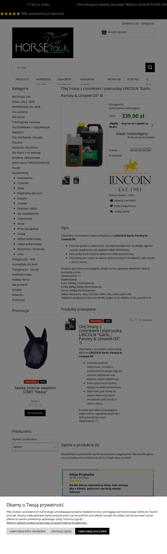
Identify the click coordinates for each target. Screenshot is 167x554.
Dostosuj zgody (62, 531)
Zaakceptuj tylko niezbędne (27, 531)
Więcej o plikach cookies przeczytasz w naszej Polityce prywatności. (47, 523)
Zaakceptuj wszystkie (92, 531)
